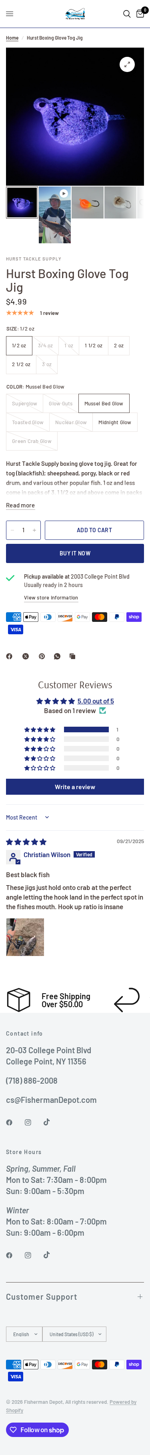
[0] (139, 14)
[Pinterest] (43, 656)
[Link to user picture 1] (25, 937)
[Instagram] (33, 1122)
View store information (51, 597)
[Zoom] (127, 64)
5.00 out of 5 (96, 701)
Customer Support (41, 1296)
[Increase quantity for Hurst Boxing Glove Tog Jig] (34, 530)
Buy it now (75, 553)
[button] (40, 729)
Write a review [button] (75, 786)
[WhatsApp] (59, 656)
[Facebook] (11, 656)
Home (12, 37)
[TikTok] (52, 1122)
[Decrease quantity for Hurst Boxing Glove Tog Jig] (12, 530)
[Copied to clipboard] (74, 656)
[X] (27, 656)
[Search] (127, 14)
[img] (26, 842)
